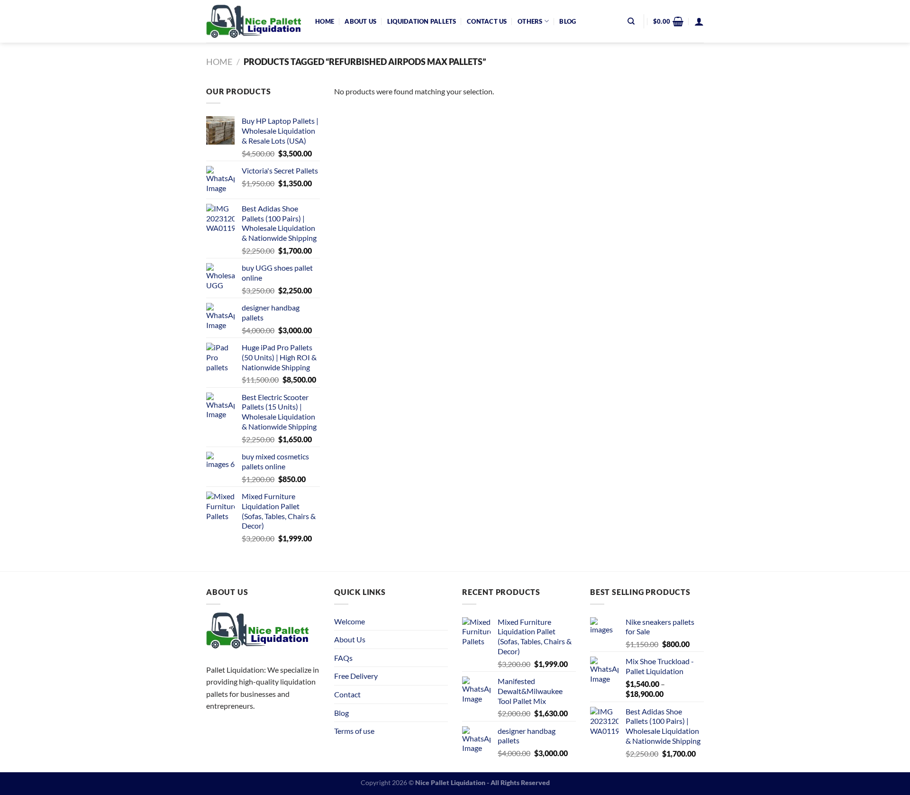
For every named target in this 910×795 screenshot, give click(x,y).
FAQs (343, 657)
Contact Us (487, 21)
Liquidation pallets (421, 21)
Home (324, 21)
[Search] (631, 21)
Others (530, 21)
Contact (347, 694)
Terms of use (354, 730)
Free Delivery (356, 675)
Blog (567, 21)
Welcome (349, 621)
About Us (360, 21)
